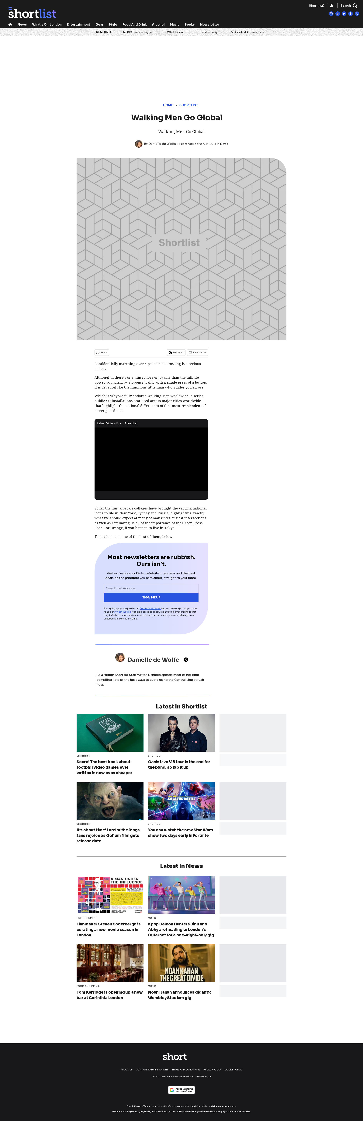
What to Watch (177, 32)
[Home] (10, 24)
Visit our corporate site (223, 1106)
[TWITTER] (187, 659)
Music (174, 25)
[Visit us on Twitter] (357, 13)
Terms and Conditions (186, 1069)
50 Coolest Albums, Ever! (248, 32)
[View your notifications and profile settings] (331, 5)
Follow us (178, 352)
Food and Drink (135, 25)
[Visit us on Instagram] (331, 13)
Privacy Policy (212, 1069)
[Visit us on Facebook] (350, 13)
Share (104, 352)
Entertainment (78, 25)
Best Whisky (209, 32)
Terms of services (150, 608)
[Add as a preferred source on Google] (181, 1090)
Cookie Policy (233, 1069)
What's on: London (47, 25)
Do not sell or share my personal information (181, 1076)
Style (113, 25)
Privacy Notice (122, 611)
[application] (151, 459)
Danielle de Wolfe (162, 144)
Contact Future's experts (152, 1069)
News (22, 25)
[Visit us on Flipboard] (344, 13)
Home (168, 105)
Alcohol (158, 25)
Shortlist (188, 105)
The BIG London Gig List (137, 32)
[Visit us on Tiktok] (337, 13)
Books (190, 25)
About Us (127, 1069)
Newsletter (209, 25)
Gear (99, 25)
